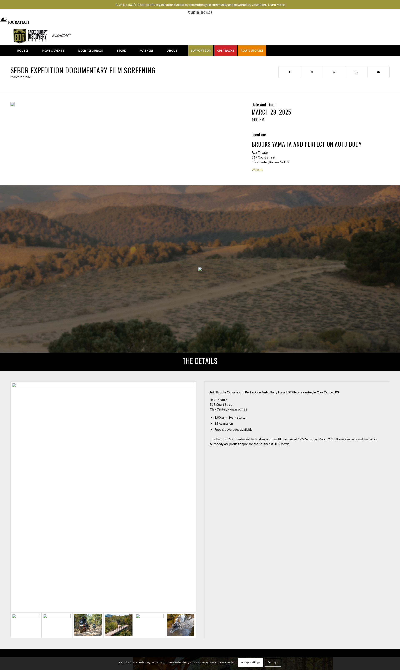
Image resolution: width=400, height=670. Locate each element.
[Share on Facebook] (290, 72)
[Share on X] (312, 72)
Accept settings (250, 662)
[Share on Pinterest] (334, 72)
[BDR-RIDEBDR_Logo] (43, 36)
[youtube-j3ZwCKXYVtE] (12, 104)
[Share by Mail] (378, 72)
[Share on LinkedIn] (356, 72)
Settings (273, 662)
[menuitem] (22, 50)
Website (257, 169)
